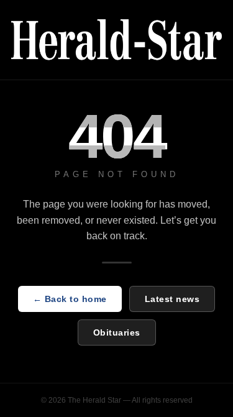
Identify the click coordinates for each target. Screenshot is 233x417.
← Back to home (70, 299)
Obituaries (116, 332)
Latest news (172, 299)
